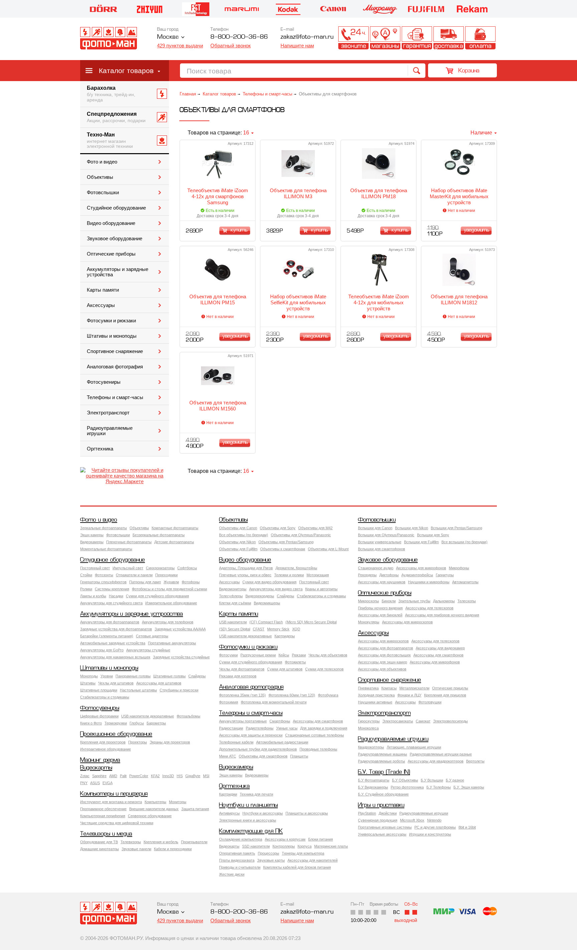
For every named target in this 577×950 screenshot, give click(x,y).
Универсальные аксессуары (382, 834)
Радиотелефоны (259, 728)
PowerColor (138, 776)
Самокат (423, 721)
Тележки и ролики (289, 575)
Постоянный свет (95, 568)
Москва (168, 37)
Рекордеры (367, 575)
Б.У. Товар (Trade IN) (384, 772)
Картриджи (228, 794)
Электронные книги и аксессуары (247, 820)
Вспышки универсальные (379, 542)
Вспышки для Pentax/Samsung (456, 528)
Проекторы (137, 742)
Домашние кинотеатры (99, 849)
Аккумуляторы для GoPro (102, 650)
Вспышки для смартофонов (381, 549)
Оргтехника (100, 448)
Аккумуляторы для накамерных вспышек (115, 657)
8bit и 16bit (467, 827)
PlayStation (367, 813)
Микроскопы (368, 601)
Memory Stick (278, 629)
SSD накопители (256, 846)
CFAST (258, 629)
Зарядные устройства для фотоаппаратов (116, 629)
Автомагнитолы (465, 582)
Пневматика (368, 688)
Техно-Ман (110, 140)
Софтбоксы (187, 568)
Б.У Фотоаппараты (373, 780)
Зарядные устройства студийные (181, 657)
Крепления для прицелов (445, 695)
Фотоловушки (429, 702)
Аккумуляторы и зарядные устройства (117, 272)
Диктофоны (389, 575)
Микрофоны (459, 568)
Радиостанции (231, 728)
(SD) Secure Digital (234, 629)
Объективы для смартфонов (263, 756)
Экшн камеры (92, 535)
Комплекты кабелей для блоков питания (297, 867)
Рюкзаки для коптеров (237, 676)
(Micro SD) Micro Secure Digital (311, 622)
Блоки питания (320, 839)
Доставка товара (448, 37)
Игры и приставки (381, 805)
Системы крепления (112, 589)
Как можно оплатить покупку (480, 37)
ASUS (95, 783)
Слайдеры (285, 596)
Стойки (86, 575)
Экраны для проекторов (170, 742)
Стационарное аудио (375, 568)
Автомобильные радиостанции (282, 742)
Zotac (84, 776)
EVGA (108, 783)
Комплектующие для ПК (251, 831)
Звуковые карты (271, 860)
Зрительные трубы (414, 601)
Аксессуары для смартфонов (438, 655)
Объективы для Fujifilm (238, 549)
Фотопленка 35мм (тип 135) (242, 695)
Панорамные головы (133, 676)
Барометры (156, 723)
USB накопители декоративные (245, 636)
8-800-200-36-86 (239, 37)
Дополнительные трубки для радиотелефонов (258, 749)
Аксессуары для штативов (158, 683)
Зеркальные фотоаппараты (103, 528)
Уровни (107, 676)
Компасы (389, 688)
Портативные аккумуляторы (172, 643)
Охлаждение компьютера (240, 839)
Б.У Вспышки (432, 780)
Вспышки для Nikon (411, 528)
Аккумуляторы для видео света (276, 589)
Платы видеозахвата (236, 860)
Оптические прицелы (450, 688)
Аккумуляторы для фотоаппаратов (109, 622)
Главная (188, 94)
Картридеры (284, 636)
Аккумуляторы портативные (243, 721)
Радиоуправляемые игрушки (110, 430)
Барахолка (111, 93)
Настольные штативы (138, 690)
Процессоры (268, 853)
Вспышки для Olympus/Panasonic (386, 535)
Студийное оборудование (116, 208)
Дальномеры (444, 601)
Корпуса (305, 846)
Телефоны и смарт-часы (115, 397)
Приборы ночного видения (380, 608)
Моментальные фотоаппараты (106, 549)
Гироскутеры (369, 721)
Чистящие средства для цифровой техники (116, 823)
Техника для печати (256, 794)
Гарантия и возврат (417, 37)
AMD (113, 776)
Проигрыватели (194, 842)
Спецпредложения (116, 117)
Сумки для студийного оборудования (157, 596)
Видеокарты (96, 768)
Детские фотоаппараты (174, 542)
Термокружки (116, 723)
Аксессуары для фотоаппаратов (385, 648)
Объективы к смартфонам (282, 549)
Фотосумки (228, 655)
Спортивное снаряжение (115, 351)
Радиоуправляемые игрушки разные (441, 754)
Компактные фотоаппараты (175, 528)
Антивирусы (229, 813)
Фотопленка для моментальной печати (274, 702)
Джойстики (388, 813)
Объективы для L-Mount (328, 549)
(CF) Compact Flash (266, 622)
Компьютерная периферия (102, 816)
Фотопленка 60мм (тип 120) (291, 695)
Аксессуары (101, 305)
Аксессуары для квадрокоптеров (435, 761)
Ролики (86, 589)
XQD (296, 629)
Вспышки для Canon (375, 528)
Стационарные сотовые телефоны (314, 735)
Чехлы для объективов (328, 655)
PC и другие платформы (435, 827)
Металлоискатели (414, 688)
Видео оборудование (111, 223)
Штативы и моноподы (112, 336)
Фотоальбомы (188, 716)
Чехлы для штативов (116, 683)
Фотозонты (104, 575)
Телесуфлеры (231, 596)
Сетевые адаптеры (152, 636)
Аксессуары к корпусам (285, 839)
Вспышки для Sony (433, 535)
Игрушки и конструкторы (430, 834)
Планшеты (299, 756)
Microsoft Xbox (412, 820)
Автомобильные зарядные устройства (112, 643)
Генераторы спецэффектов (103, 582)
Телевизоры (131, 842)
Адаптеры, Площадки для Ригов (246, 568)
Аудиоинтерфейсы (417, 575)
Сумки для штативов (285, 669)
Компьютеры (155, 802)
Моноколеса (368, 728)
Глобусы (137, 723)
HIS (180, 776)
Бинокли (389, 601)
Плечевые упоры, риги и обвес (245, 575)
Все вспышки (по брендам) (464, 542)
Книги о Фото (91, 723)
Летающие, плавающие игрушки (414, 747)
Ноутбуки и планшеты (248, 805)
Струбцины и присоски (179, 690)
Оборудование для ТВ (99, 842)
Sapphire (99, 776)
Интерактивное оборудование (105, 749)
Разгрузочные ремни (258, 655)
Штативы (87, 683)
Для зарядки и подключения (323, 728)
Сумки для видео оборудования (269, 582)
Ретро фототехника (407, 787)
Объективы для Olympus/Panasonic (301, 535)
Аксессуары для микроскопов (407, 622)
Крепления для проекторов (103, 742)
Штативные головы (169, 676)
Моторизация (318, 575)
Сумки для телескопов (324, 669)
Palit (123, 776)
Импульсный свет (128, 568)
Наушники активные (375, 702)
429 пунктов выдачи (180, 45)
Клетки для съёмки (235, 603)
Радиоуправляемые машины (382, 754)
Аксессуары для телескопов (429, 608)
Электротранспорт (108, 412)
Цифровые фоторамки (99, 716)
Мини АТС (227, 756)
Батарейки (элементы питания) (106, 636)
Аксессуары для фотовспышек (384, 655)
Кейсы (283, 655)
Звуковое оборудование (114, 238)
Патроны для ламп (145, 582)
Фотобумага (328, 695)
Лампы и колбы (93, 596)
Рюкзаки (299, 655)
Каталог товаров (126, 70)
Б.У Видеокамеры (373, 787)
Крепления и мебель (161, 842)
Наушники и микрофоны (428, 582)
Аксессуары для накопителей (312, 860)
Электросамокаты (397, 721)
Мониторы (177, 802)
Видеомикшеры (267, 603)
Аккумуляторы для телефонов (167, 622)
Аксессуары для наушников (381, 582)
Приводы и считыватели (239, 867)
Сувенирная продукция (377, 820)
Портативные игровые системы (385, 827)
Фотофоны (191, 582)
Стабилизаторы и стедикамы (321, 596)
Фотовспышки (103, 192)
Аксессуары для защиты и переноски (250, 735)
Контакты (353, 37)
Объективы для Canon (238, 528)
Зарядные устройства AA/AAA (180, 629)
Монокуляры (368, 622)
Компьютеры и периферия (114, 794)
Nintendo (434, 820)
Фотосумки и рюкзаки (111, 320)
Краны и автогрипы (321, 589)
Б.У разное (455, 780)
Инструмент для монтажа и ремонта (111, 802)
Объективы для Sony (278, 528)
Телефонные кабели (236, 742)
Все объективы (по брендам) (243, 535)
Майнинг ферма (100, 760)
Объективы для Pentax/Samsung (286, 542)
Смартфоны (279, 721)
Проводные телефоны (318, 749)
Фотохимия (228, 702)
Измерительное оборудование (171, 603)
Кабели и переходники (173, 849)
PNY (83, 783)
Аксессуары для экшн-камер (382, 662)
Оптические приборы (111, 254)
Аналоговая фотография (115, 366)
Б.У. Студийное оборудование (383, 794)
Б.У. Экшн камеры (468, 787)
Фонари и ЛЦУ (409, 695)
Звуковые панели (136, 849)
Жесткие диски (231, 874)
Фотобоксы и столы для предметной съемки (169, 589)
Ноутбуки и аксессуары (262, 813)
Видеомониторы (232, 589)
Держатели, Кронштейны (296, 568)
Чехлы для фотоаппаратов (241, 669)
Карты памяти (103, 290)
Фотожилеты (295, 662)
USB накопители (233, 622)
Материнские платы (331, 846)
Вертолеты (475, 761)
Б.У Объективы (405, 780)
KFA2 (155, 776)
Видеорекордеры (259, 596)
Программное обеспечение (103, 809)
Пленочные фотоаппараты (129, 542)
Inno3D (168, 776)
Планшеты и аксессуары (306, 813)
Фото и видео (102, 162)
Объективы (100, 177)
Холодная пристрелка (376, 695)
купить (239, 230)
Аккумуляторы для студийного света (111, 603)
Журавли (171, 582)
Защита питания (195, 809)
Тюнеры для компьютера (303, 853)
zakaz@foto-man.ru (307, 37)
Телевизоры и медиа (106, 834)
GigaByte (192, 776)
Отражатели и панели (134, 575)
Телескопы (466, 601)
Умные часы (287, 728)
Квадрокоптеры (371, 747)
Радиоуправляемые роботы (381, 761)
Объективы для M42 (315, 528)
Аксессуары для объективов (382, 669)
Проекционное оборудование (116, 734)
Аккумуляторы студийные (148, 650)
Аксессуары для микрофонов (421, 568)
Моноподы (89, 676)
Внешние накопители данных (154, 809)
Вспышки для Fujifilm (421, 542)
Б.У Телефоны (438, 787)
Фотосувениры (104, 382)
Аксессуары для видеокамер (440, 648)
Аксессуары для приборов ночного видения (442, 615)
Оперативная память (237, 853)
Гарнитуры (445, 575)
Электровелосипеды (450, 721)
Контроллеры (283, 846)
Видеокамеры (92, 542)
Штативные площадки (98, 690)
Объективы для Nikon (237, 542)
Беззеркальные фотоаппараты (159, 535)
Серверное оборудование (150, 816)
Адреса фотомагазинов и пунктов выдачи (385, 37)
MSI (206, 776)
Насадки (116, 596)
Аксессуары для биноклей (380, 615)
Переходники (166, 575)
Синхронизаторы (160, 568)
